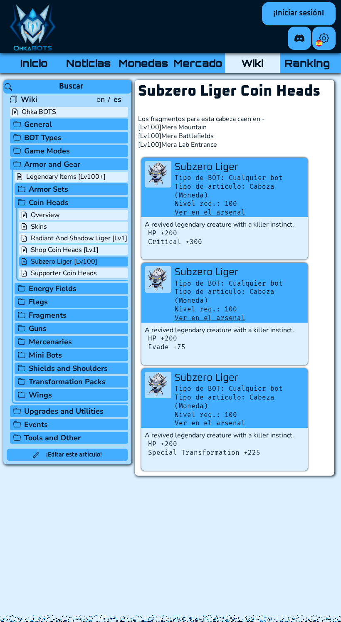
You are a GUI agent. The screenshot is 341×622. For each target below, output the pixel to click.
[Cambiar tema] (324, 38)
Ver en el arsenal (210, 212)
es (117, 99)
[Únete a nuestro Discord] (299, 38)
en (100, 99)
